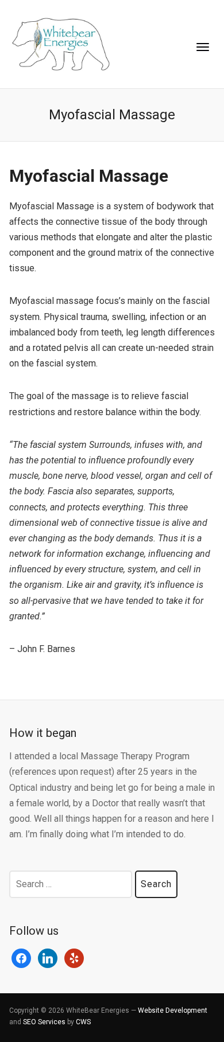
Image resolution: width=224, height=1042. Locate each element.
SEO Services (44, 1022)
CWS (83, 1022)
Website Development (172, 1010)
